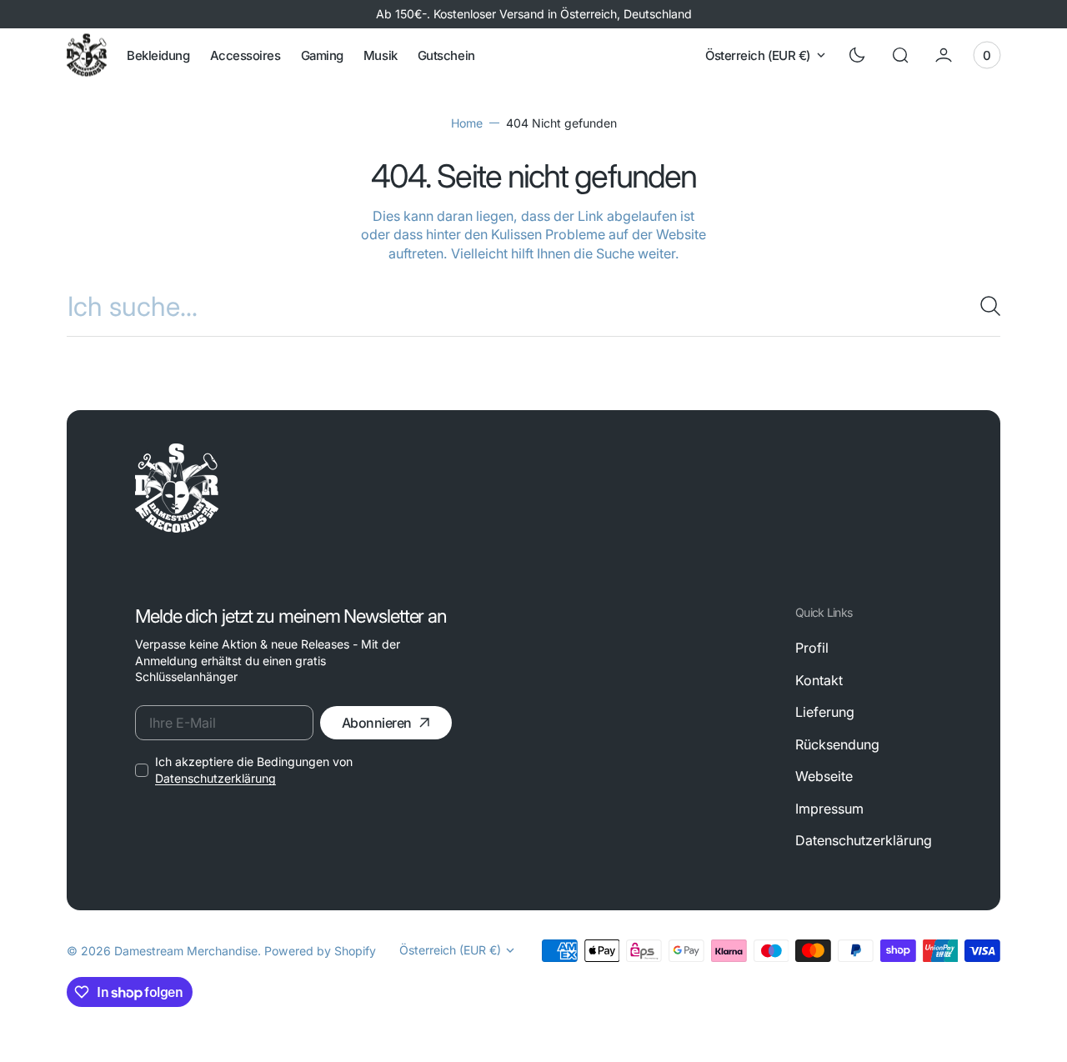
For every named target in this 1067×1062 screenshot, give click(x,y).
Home (467, 123)
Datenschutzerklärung (215, 778)
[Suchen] (983, 306)
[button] (900, 55)
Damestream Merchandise (186, 951)
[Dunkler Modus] (857, 55)
